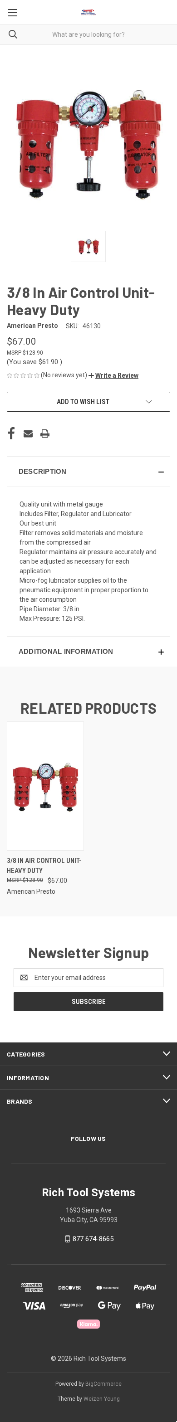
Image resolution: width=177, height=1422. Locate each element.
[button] (113, 375)
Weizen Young (102, 1399)
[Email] (28, 433)
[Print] (44, 433)
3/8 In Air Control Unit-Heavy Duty (44, 866)
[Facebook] (11, 433)
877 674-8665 (93, 1239)
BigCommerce (103, 1384)
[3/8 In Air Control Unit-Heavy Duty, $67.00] (45, 786)
